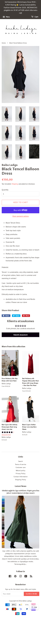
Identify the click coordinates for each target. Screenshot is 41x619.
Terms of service (20, 464)
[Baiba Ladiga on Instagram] (20, 577)
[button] (7, 432)
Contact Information (21, 477)
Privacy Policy (20, 473)
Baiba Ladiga (27, 601)
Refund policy (20, 470)
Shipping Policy (20, 480)
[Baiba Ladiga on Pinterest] (15, 577)
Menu (7, 17)
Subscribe (31, 594)
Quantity (5, 190)
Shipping (15, 184)
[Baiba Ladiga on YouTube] (25, 577)
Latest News (20, 486)
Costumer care (21, 467)
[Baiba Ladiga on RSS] (31, 577)
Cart (36, 17)
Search (20, 461)
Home (4, 43)
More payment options (20, 216)
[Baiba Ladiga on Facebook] (10, 577)
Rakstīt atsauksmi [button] (21, 335)
